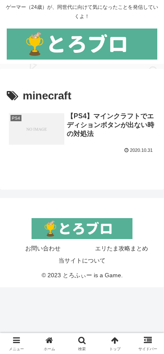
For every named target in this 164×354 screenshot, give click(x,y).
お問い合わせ (43, 248)
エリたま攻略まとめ (121, 248)
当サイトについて (82, 260)
